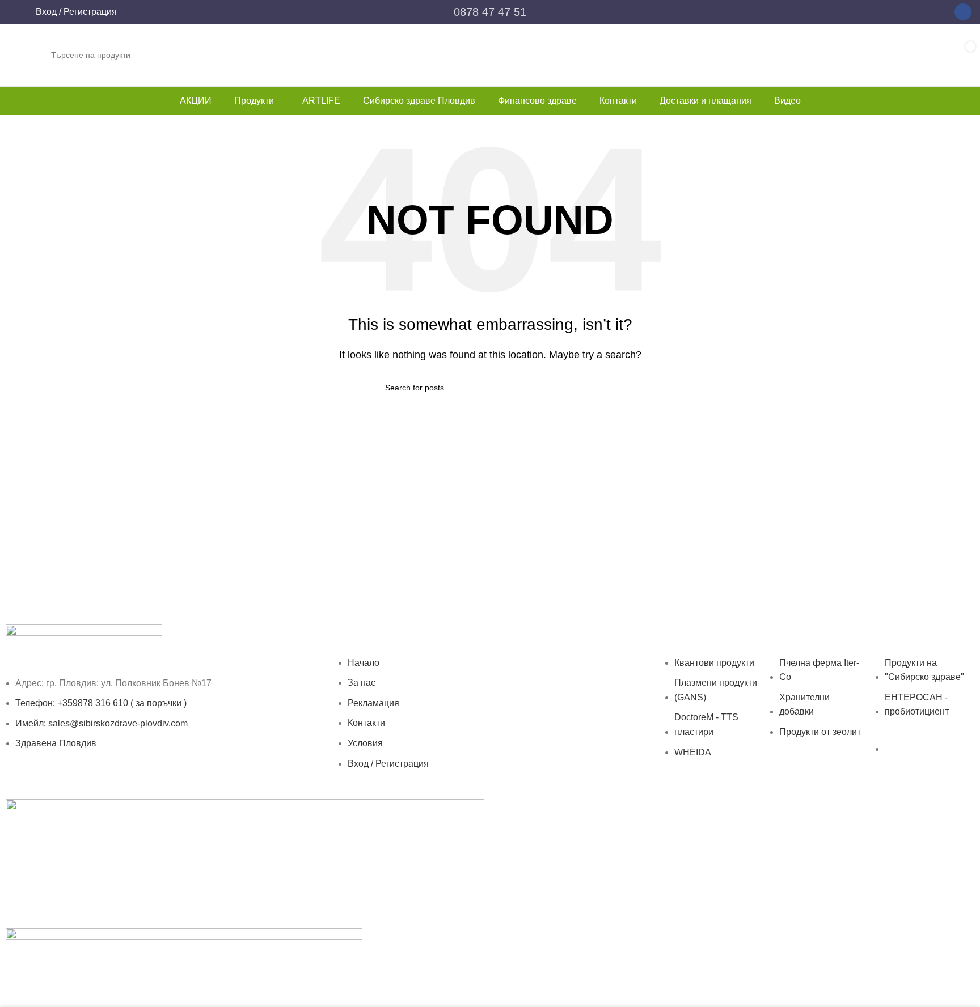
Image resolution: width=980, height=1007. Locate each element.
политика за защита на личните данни (796, 806)
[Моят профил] (16, 12)
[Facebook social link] (962, 11)
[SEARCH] (901, 55)
